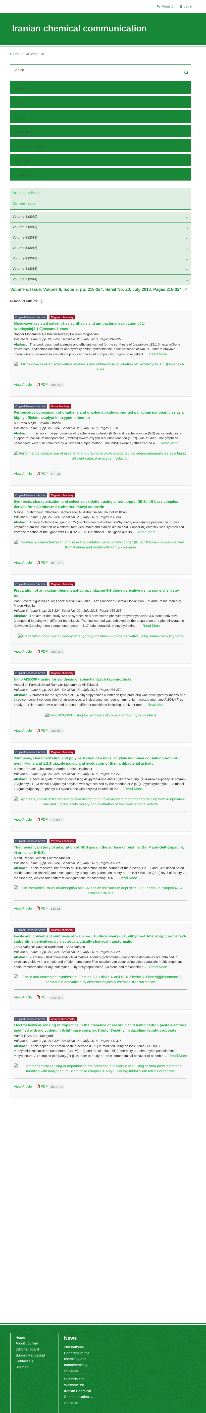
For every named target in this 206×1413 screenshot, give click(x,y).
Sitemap (22, 1367)
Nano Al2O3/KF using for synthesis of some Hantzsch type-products (72, 679)
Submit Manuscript (29, 146)
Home (15, 54)
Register (168, 6)
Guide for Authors (28, 132)
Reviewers (23, 161)
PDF (51, 384)
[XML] (185, 290)
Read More (158, 354)
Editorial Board (27, 1349)
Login (187, 6)
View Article (23, 384)
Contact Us (23, 175)
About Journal (27, 1343)
